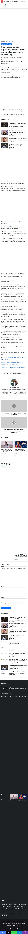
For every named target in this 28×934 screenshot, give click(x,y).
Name (2, 586)
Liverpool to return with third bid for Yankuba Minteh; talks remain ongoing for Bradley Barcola (17, 125)
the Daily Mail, (10, 226)
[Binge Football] (5, 5)
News (7, 41)
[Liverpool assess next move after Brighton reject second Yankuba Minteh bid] (4, 145)
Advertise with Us (11, 923)
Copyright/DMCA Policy (20, 923)
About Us (5, 923)
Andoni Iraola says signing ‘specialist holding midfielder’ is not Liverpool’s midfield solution (17, 132)
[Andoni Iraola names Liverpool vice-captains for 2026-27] (7, 444)
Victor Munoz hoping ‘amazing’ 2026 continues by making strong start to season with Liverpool (21, 556)
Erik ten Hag (8, 373)
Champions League (22, 904)
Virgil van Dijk (4, 915)
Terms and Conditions (16, 925)
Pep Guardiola (12, 910)
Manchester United (19, 373)
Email (2, 591)
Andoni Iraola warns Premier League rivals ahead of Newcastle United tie (18, 630)
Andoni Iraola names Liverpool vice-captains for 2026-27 (7, 450)
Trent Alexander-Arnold (19, 913)
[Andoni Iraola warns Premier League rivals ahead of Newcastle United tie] (4, 139)
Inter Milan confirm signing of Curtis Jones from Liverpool (6, 465)
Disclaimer (9, 925)
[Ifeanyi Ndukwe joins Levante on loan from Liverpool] (21, 444)
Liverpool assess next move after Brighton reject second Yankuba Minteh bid (17, 146)
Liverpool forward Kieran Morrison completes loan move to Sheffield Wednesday (17, 673)
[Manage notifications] (25, 931)
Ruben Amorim (10, 913)
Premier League (20, 910)
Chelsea (3, 906)
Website (2, 597)
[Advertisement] (14, 24)
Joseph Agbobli (6, 61)
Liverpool (22, 906)
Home (3, 41)
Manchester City (5, 908)
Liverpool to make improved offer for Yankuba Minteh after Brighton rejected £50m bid (18, 667)
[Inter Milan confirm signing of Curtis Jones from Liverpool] (7, 458)
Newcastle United (5, 910)
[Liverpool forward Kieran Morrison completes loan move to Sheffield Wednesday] (4, 673)
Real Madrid (4, 913)
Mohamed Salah (21, 908)
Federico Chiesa (16, 906)
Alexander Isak (4, 904)
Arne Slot (10, 904)
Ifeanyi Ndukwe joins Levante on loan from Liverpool (20, 450)
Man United (11, 41)
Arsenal (15, 904)
